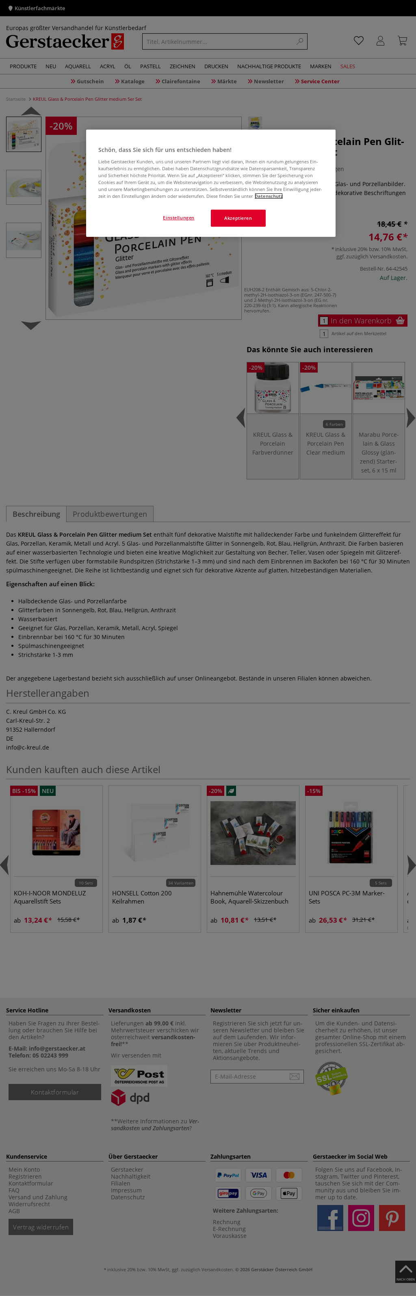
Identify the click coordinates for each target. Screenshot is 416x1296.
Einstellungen (178, 218)
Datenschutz (269, 196)
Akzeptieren (238, 218)
